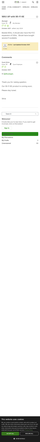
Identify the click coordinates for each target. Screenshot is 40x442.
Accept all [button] (10, 433)
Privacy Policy (29, 430)
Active (10, 44)
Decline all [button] (29, 433)
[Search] (33, 2)
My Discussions (7, 137)
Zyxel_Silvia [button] (6, 62)
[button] (37, 17)
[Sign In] (37, 2)
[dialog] (20, 429)
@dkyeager (8, 74)
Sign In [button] (6, 128)
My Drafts (20, 140)
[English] (20, 2)
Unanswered (20, 143)
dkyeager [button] (5, 21)
